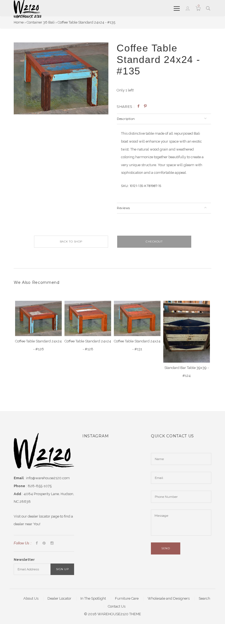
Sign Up (62, 569)
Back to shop (71, 241)
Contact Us (116, 606)
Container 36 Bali (41, 22)
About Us (30, 598)
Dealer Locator (59, 598)
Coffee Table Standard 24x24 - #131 (137, 345)
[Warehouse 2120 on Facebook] (37, 543)
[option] (61, 78)
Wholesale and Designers (169, 598)
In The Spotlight (93, 598)
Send (165, 548)
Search (204, 598)
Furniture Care (127, 598)
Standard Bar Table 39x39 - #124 (186, 372)
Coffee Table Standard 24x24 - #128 (87, 345)
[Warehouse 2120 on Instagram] (52, 543)
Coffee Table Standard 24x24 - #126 (38, 345)
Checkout (154, 241)
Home (19, 22)
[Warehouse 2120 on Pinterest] (44, 543)
